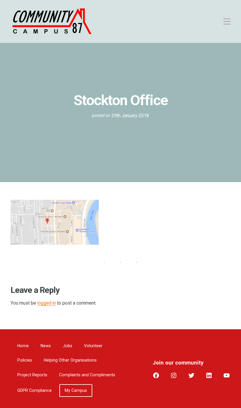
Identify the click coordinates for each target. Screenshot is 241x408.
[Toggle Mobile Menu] (208, 21)
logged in (46, 303)
